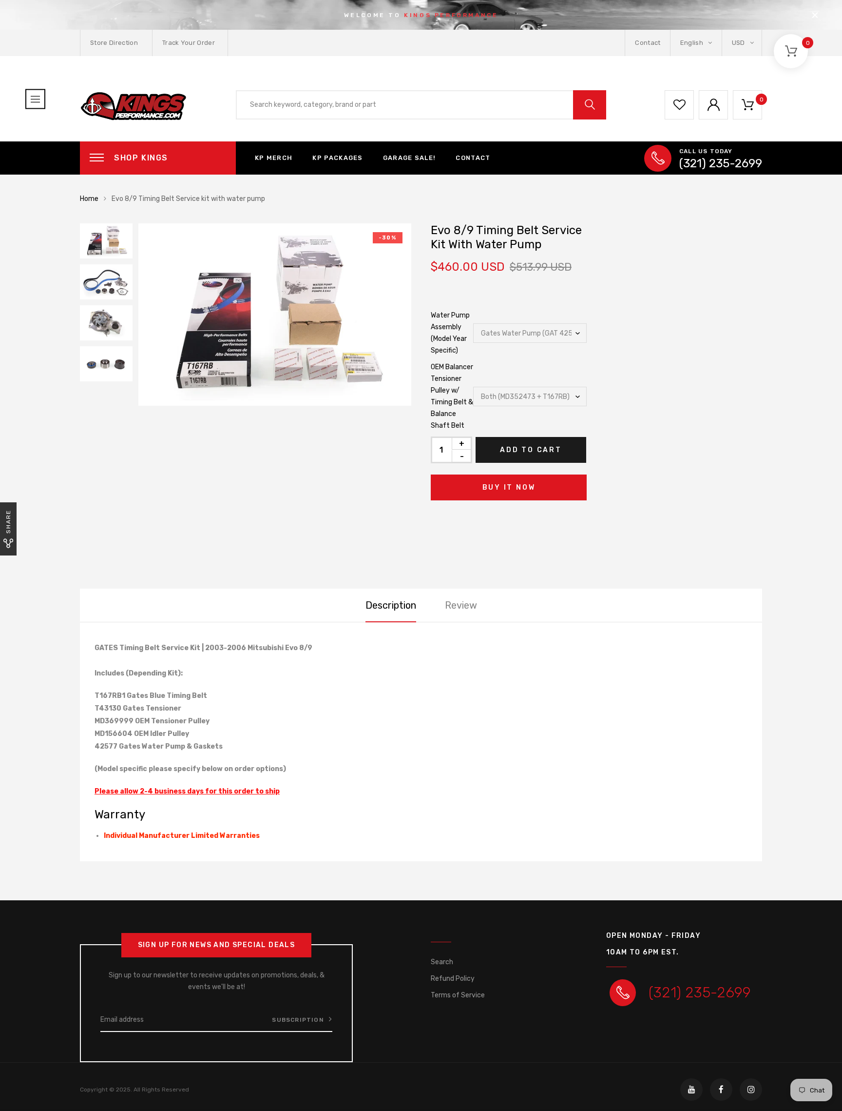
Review (461, 605)
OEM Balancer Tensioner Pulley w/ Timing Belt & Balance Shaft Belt (452, 396)
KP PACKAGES (337, 157)
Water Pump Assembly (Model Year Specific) (450, 333)
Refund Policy (453, 978)
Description (390, 605)
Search (442, 962)
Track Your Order (188, 42)
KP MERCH (273, 157)
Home (89, 199)
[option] (274, 314)
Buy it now (509, 487)
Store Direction (114, 42)
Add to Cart (531, 450)
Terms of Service (458, 995)
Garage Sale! (409, 157)
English (692, 42)
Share (8, 522)
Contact (647, 42)
